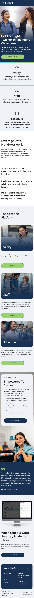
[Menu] (30, 3)
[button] (12, 315)
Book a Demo (7, 573)
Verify (5, 577)
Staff (5, 580)
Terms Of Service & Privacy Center (27, 593)
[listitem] (17, 74)
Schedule (6, 583)
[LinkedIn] (27, 568)
